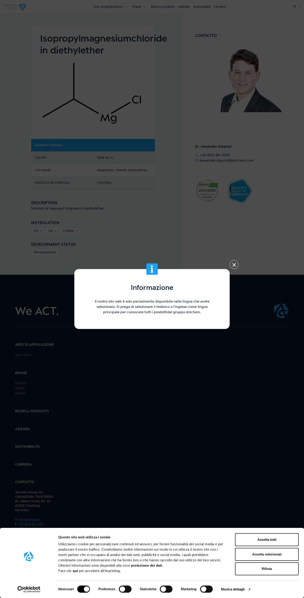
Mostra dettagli (233, 589)
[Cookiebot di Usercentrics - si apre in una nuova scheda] (28, 589)
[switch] (125, 589)
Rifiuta (267, 569)
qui (76, 571)
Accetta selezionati (267, 554)
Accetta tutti (266, 539)
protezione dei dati (146, 565)
